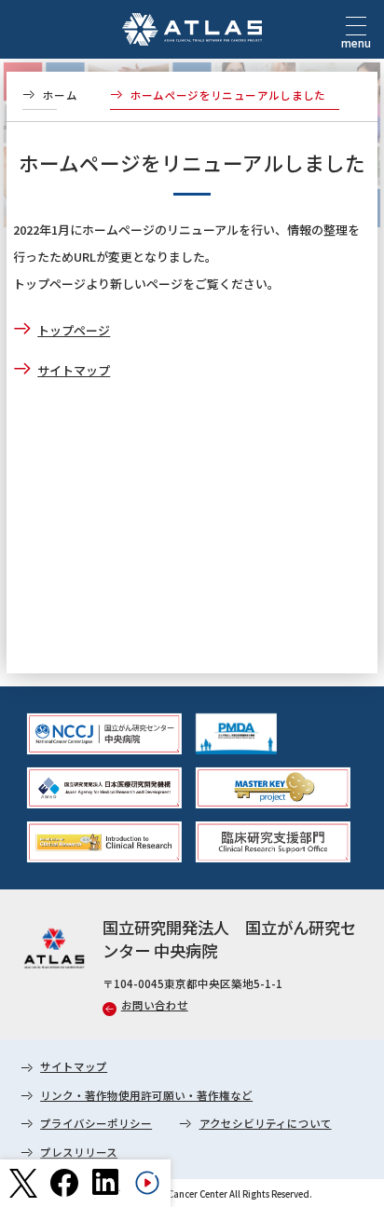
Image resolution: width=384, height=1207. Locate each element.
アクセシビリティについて (265, 1123)
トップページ (73, 330)
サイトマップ (73, 370)
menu (356, 42)
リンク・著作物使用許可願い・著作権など (146, 1095)
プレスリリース (78, 1152)
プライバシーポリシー (96, 1123)
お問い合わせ (154, 1004)
